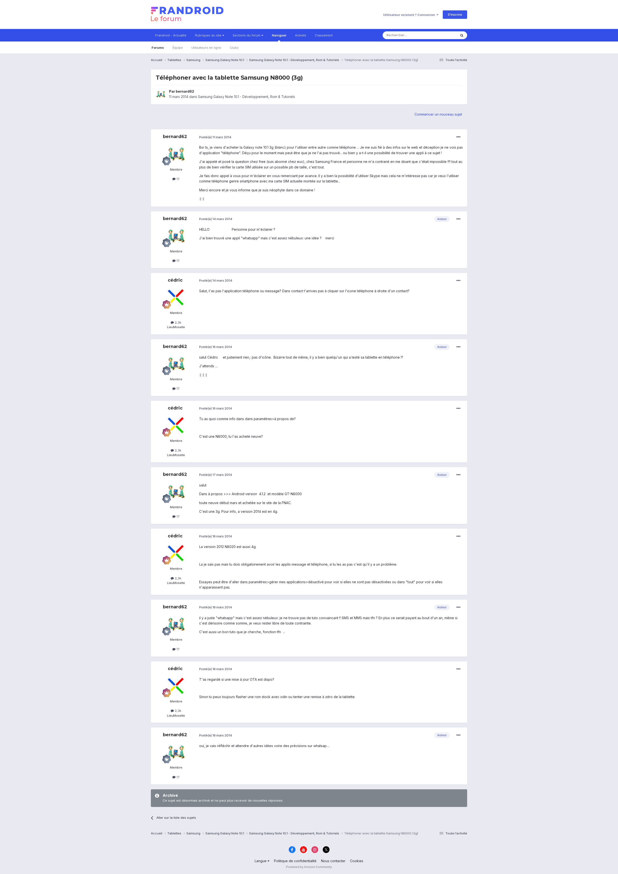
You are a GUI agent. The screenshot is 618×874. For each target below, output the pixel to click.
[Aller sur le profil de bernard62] (161, 94)
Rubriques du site (208, 35)
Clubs (234, 47)
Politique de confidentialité (295, 861)
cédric (175, 280)
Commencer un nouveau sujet (438, 114)
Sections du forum (247, 35)
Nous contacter (333, 861)
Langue (261, 861)
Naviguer (279, 35)
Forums (158, 47)
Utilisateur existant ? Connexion (409, 15)
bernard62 (185, 91)
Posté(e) (215, 137)
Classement (324, 35)
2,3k (177, 322)
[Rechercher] (461, 35)
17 (178, 179)
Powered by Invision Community (309, 867)
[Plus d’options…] (458, 137)
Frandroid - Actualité (170, 35)
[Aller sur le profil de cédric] (176, 297)
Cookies (356, 861)
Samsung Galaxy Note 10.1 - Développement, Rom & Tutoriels (246, 97)
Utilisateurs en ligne (206, 47)
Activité (300, 35)
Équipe (178, 47)
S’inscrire (455, 14)
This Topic (442, 35)
